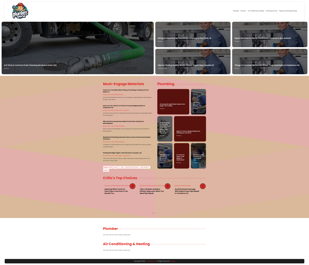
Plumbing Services (271, 11)
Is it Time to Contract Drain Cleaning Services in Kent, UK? (30, 65)
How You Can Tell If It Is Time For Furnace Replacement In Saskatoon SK (124, 107)
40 (144, 167)
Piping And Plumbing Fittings (288, 11)
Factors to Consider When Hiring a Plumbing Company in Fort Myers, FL (126, 91)
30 (141, 167)
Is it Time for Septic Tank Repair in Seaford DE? (180, 157)
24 (137, 167)
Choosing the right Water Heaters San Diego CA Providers (172, 105)
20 (127, 167)
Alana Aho (107, 94)
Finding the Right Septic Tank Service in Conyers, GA (122, 153)
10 (122, 167)
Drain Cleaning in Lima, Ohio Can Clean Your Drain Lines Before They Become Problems (165, 128)
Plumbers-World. (151, 261)
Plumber (243, 11)
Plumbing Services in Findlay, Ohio (197, 104)
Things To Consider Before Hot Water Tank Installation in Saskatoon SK (267, 65)
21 (129, 167)
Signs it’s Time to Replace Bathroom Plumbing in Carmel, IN (188, 132)
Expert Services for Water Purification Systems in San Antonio (263, 38)
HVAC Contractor (124, 110)
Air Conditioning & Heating (256, 11)
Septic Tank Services (124, 155)
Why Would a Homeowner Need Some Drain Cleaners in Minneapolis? (123, 122)
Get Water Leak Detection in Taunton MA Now (198, 157)
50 (147, 167)
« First (115, 167)
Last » (107, 170)
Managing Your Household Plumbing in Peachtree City (165, 157)
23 (134, 167)
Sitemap (172, 261)
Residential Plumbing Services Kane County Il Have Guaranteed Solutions (126, 138)
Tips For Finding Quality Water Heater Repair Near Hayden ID (186, 65)
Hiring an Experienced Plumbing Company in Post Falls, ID (184, 38)
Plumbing (236, 11)
